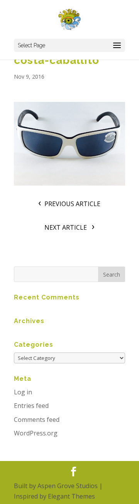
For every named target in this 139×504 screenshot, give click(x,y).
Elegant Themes (71, 496)
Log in (23, 392)
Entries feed (31, 405)
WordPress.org (36, 433)
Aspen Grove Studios (67, 486)
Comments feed (36, 419)
